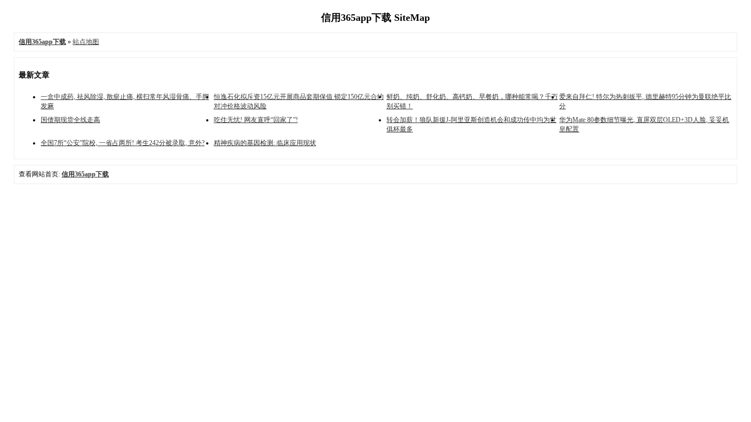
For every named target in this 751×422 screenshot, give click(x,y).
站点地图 (86, 42)
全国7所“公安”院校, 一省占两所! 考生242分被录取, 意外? (123, 143)
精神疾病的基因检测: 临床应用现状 (265, 143)
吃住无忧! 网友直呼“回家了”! (256, 120)
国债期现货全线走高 (70, 120)
